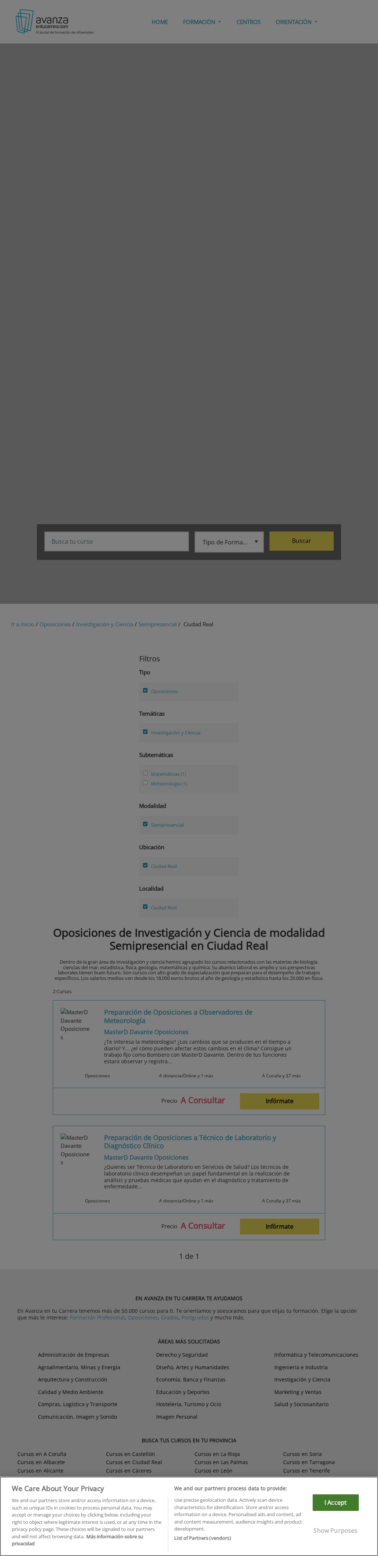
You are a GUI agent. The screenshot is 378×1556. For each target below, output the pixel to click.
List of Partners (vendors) (202, 1538)
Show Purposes (335, 1530)
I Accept (335, 1502)
